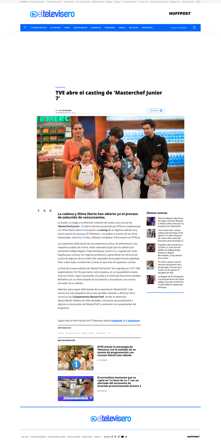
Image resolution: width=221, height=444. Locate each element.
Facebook (116, 320)
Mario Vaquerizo (188, 2)
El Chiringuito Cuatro (37, 2)
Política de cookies (74, 437)
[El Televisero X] (115, 437)
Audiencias (96, 27)
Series (67, 27)
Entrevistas (147, 27)
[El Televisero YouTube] (122, 437)
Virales (122, 27)
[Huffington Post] (180, 13)
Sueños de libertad (130, 2)
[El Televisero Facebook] (112, 437)
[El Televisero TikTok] (126, 437)
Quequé (118, 2)
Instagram (134, 320)
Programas (110, 27)
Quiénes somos (87, 437)
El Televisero (65, 110)
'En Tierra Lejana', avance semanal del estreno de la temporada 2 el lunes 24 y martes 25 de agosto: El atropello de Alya (170, 267)
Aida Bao (109, 2)
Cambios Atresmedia (54, 2)
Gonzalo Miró (69, 2)
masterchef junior (72, 333)
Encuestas (133, 27)
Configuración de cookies (56, 437)
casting (61, 333)
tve (108, 333)
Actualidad (55, 27)
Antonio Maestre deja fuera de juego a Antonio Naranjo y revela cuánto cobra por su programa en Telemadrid (171, 222)
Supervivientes (80, 27)
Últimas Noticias (39, 27)
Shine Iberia (100, 333)
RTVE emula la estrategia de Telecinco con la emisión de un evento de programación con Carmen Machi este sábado (116, 351)
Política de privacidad (38, 437)
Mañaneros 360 (98, 2)
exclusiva (81, 233)
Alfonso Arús (144, 2)
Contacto (97, 437)
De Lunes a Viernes (83, 2)
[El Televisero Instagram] (119, 437)
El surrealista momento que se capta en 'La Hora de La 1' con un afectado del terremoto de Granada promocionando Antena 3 (119, 382)
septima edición (87, 333)
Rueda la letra (175, 2)
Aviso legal (25, 437)
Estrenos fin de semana (159, 2)
